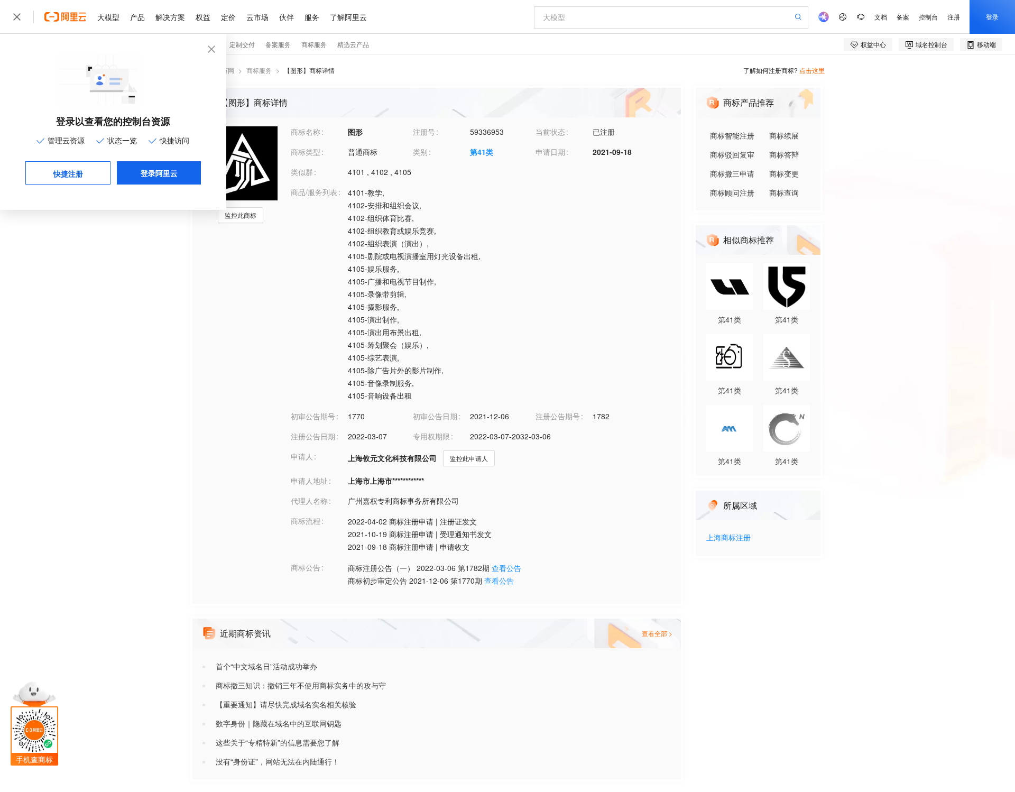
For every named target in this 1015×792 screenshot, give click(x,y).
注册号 (424, 131)
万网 (228, 70)
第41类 (481, 151)
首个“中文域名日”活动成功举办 (266, 666)
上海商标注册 (728, 538)
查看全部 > (657, 633)
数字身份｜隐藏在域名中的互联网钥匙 (279, 723)
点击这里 (812, 70)
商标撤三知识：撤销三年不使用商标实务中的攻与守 (301, 685)
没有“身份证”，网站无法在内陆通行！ (277, 761)
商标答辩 (784, 154)
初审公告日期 (435, 416)
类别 (420, 151)
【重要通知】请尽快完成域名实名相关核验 (286, 704)
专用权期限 (431, 436)
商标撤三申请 (732, 173)
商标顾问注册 (732, 192)
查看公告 (506, 568)
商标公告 (305, 567)
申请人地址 (309, 480)
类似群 (302, 172)
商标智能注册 (732, 135)
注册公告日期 (313, 436)
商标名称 (305, 131)
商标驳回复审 (732, 154)
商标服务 (259, 70)
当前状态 (550, 131)
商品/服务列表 (314, 192)
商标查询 (784, 192)
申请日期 (550, 151)
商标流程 (305, 520)
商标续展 (784, 135)
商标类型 (305, 151)
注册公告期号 (558, 416)
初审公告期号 (313, 416)
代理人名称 (309, 500)
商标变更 (784, 173)
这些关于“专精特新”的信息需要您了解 (277, 742)
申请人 (302, 456)
